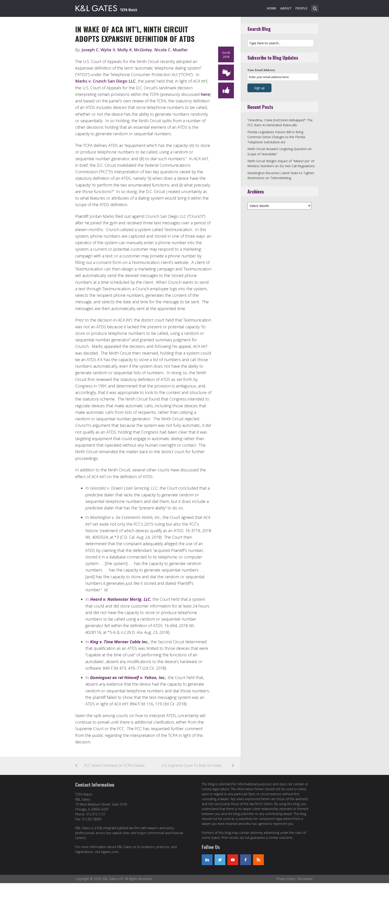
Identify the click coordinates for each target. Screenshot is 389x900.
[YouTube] (232, 859)
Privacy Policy (286, 879)
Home (271, 8)
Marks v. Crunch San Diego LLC (105, 81)
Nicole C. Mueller (171, 49)
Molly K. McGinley (134, 49)
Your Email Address (261, 70)
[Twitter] (220, 859)
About (286, 8)
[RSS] (258, 859)
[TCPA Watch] (107, 7)
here (205, 94)
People (301, 8)
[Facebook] (245, 859)
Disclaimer (305, 879)
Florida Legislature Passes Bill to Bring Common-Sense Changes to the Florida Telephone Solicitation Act (276, 137)
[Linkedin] (207, 859)
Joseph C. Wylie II (98, 49)
